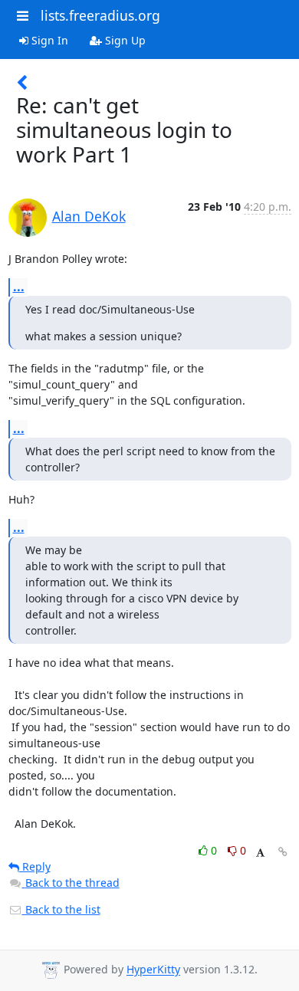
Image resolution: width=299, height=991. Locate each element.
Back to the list (61, 909)
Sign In (48, 40)
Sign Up (124, 40)
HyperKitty (153, 970)
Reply (35, 866)
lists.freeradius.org (100, 15)
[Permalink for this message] (282, 852)
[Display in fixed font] (260, 852)
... (19, 286)
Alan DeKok (89, 216)
